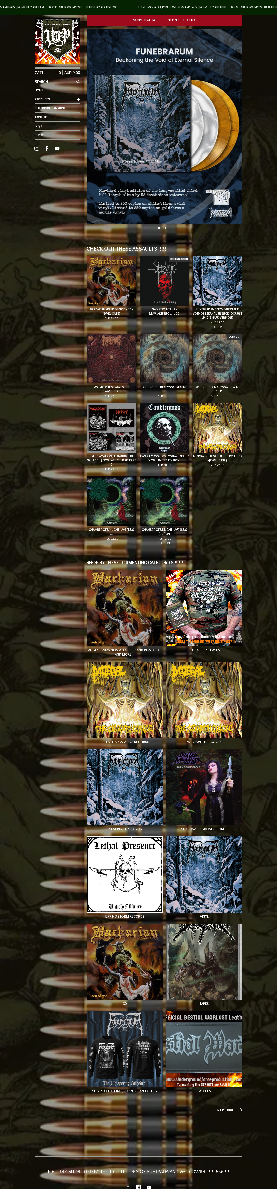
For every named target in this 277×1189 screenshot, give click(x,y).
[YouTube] (57, 148)
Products (42, 99)
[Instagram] (37, 148)
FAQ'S (38, 126)
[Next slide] (236, 127)
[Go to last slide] (92, 127)
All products (227, 1110)
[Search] (78, 81)
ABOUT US (41, 117)
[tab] (159, 228)
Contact (41, 135)
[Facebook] (47, 148)
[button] (138, 7)
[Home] (57, 41)
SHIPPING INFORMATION (50, 108)
